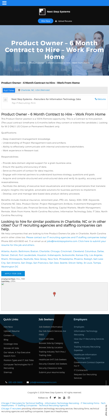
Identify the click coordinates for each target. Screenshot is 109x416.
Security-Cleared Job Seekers (53, 364)
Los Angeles (95, 255)
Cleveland (78, 251)
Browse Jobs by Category (51, 343)
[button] (54, 294)
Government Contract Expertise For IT (89, 364)
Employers (79, 327)
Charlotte (44, 251)
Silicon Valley (76, 262)
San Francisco (40, 262)
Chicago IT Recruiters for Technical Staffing (22, 403)
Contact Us (9, 335)
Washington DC (9, 266)
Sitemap (8, 372)
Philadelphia (66, 259)
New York (53, 259)
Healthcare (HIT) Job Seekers (52, 359)
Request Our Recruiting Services (85, 376)
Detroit (14, 255)
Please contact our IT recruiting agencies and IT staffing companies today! (66, 237)
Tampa (97, 262)
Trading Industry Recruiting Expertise (87, 348)
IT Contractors (80, 370)
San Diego (26, 262)
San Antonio (13, 262)
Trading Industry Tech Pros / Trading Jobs (52, 353)
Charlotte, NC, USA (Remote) (35, 90)
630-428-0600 (15, 382)
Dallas (100, 251)
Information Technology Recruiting (85, 333)
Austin (14, 251)
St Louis (88, 262)
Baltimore (24, 251)
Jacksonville (68, 255)
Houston (41, 255)
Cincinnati (66, 251)
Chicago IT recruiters (11, 408)
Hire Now (45, 21)
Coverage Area (11, 344)
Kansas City (82, 255)
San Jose (54, 262)
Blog (6, 339)
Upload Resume (65, 21)
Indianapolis (54, 255)
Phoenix (78, 259)
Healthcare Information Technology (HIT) (85, 356)
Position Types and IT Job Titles (19, 360)
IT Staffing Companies (26, 405)
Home (23, 63)
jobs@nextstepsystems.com (62, 241)
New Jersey (40, 259)
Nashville (28, 259)
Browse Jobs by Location (51, 347)
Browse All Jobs (11, 348)
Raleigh (88, 259)
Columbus (90, 251)
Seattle (64, 262)
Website (101, 99)
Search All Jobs (46, 339)
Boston (34, 251)
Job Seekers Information (51, 327)
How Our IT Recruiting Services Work (89, 341)
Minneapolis (15, 259)
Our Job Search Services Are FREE (52, 333)
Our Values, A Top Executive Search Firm (17, 354)
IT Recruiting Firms (90, 403)
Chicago (55, 251)
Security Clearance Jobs (50, 368)
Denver (5, 255)
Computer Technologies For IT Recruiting (18, 366)
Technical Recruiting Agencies (53, 405)
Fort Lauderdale (27, 255)
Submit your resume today (52, 372)
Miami (4, 259)
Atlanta (5, 251)
